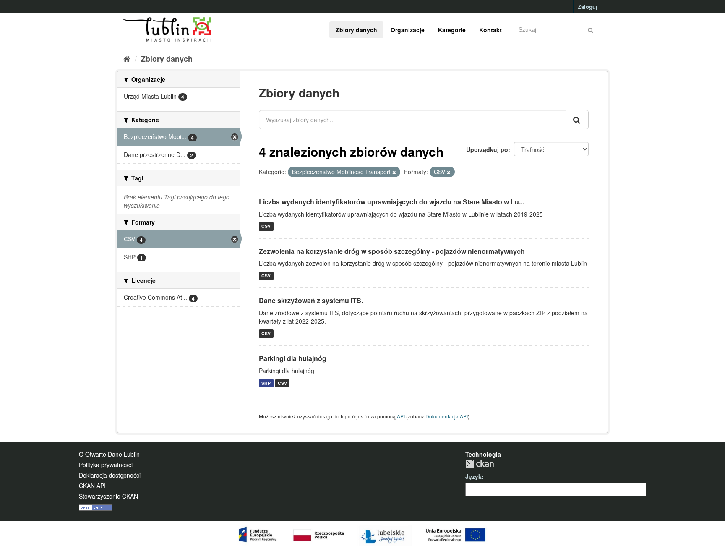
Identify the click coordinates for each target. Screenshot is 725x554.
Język (473, 476)
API (401, 416)
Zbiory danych (356, 30)
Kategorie (452, 30)
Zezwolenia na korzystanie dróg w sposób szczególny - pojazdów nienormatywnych (392, 251)
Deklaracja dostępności (110, 475)
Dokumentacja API (446, 416)
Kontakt (490, 30)
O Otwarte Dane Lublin (109, 454)
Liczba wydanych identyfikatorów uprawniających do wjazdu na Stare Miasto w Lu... (391, 201)
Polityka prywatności (106, 464)
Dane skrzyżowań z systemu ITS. (311, 300)
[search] (577, 119)
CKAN (479, 463)
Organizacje (408, 30)
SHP (266, 383)
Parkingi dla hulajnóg (292, 358)
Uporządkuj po (487, 149)
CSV (266, 226)
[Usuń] (394, 172)
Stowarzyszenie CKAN (108, 496)
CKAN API (92, 485)
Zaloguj (587, 6)
